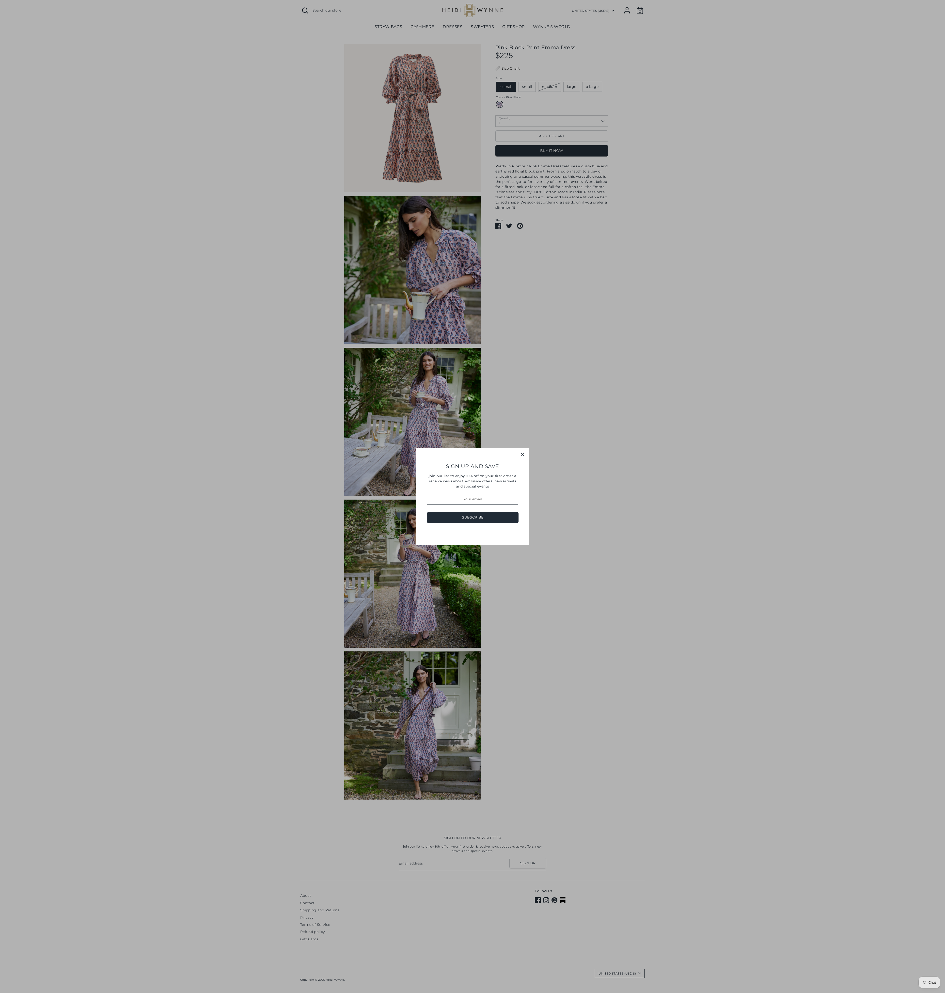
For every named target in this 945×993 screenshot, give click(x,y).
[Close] (522, 454)
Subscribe (472, 517)
